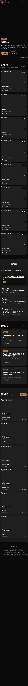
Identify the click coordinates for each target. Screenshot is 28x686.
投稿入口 (23, 394)
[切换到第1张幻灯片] (20, 57)
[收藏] (25, 83)
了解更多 (13, 53)
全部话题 (23, 326)
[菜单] (25, 2)
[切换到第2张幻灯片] (23, 57)
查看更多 (23, 66)
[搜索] (22, 2)
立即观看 (5, 53)
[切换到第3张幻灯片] (26, 57)
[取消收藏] (25, 106)
